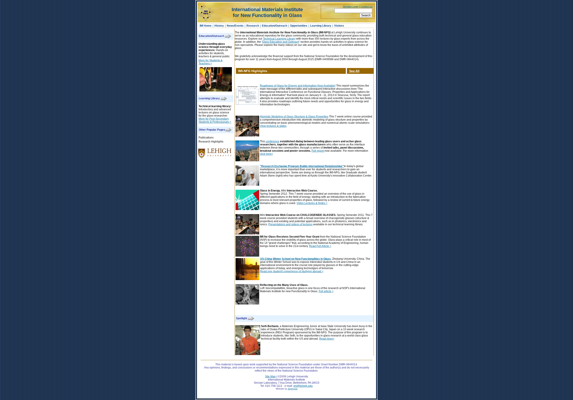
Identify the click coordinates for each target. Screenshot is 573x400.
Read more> (326, 338)
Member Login (350, 6)
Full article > (326, 291)
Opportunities (298, 25)
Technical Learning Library (279, 38)
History (219, 25)
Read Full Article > (320, 246)
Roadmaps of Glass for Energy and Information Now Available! (298, 85)
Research (252, 25)
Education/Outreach (274, 25)
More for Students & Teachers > (210, 62)
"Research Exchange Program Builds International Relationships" (302, 166)
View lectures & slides (273, 126)
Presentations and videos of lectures (290, 224)
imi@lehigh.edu (303, 385)
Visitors (339, 25)
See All (354, 71)
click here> (266, 153)
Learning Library (320, 25)
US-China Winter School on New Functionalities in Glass (295, 258)
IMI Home (206, 25)
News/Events (235, 25)
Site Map (270, 376)
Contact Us (366, 6)
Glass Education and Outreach (280, 41)
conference (272, 141)
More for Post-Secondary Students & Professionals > (215, 120)
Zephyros (292, 388)
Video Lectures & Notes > (312, 203)
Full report (318, 150)
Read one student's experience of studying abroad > (291, 271)
